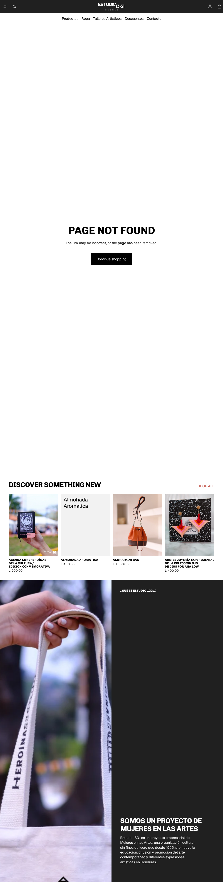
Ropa (85, 18)
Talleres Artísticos (107, 18)
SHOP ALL (206, 486)
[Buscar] (14, 6)
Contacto (154, 18)
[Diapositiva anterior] (13, 525)
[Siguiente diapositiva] (53, 525)
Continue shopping (111, 259)
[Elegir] (51, 549)
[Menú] (5, 7)
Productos (70, 18)
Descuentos (134, 18)
